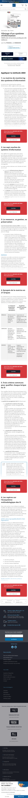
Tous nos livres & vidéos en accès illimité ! (14, 1)
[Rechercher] (25, 9)
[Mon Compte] (26, 5)
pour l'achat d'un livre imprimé (16, 611)
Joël (17, 43)
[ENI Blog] (14, 734)
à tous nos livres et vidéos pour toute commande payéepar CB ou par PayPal (16, 616)
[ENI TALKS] (14, 710)
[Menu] (1, 5)
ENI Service (6, 769)
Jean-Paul (6, 43)
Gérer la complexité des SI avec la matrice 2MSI (9, 602)
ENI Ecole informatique (9, 754)
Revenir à (14, 47)
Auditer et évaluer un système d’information (21, 602)
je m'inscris (14, 639)
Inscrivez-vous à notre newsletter (13, 632)
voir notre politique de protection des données (13, 633)
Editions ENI (14, 5)
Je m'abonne (13, 140)
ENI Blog (5, 748)
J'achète (13, 136)
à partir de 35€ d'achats (13, 621)
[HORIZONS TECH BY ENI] (14, 722)
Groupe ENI (6, 761)
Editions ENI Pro (7, 776)
